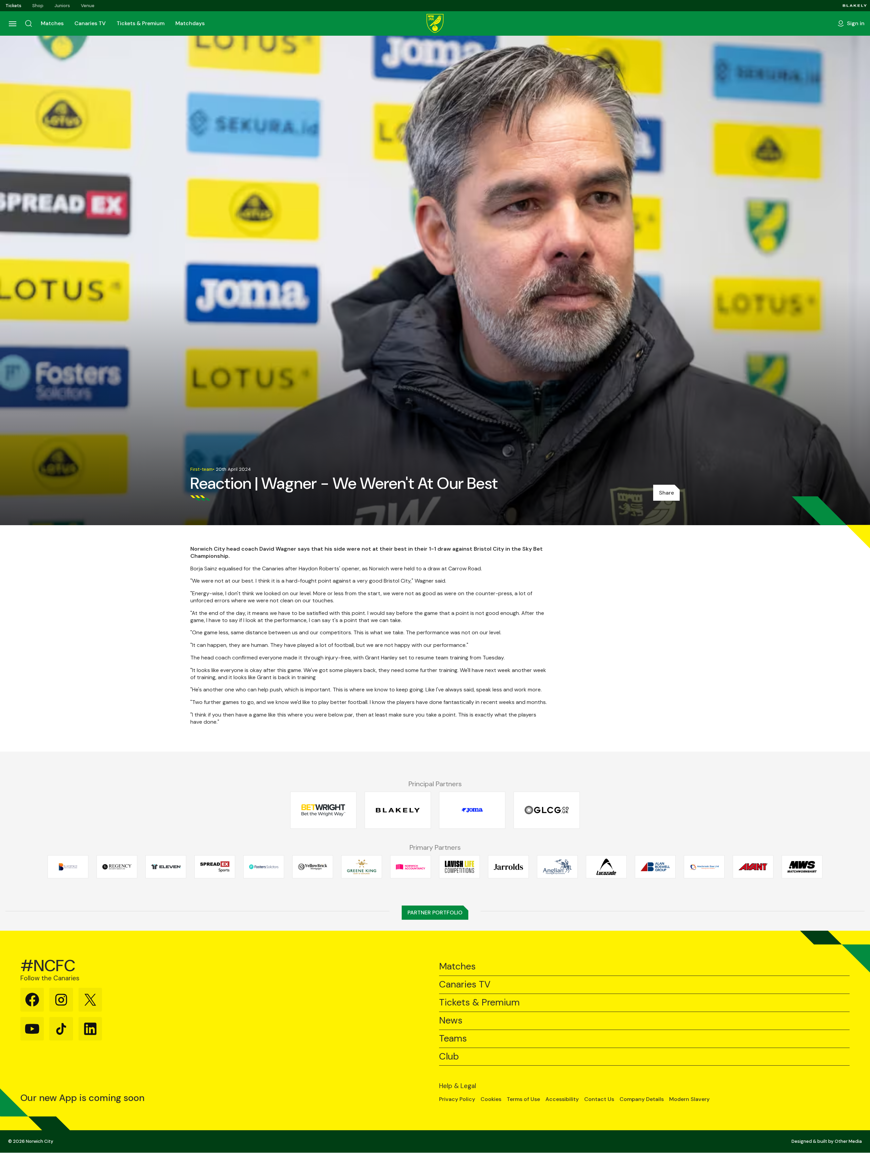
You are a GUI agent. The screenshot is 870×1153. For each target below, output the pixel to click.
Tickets (13, 5)
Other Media (848, 1141)
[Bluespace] (68, 867)
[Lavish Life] (459, 867)
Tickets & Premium (140, 23)
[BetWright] (323, 810)
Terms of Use (523, 1099)
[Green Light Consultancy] (547, 810)
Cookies (491, 1099)
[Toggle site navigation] (12, 23)
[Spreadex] (214, 867)
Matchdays (190, 23)
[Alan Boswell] (655, 867)
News (451, 1021)
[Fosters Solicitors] (263, 867)
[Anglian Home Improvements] (557, 867)
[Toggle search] (28, 23)
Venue (87, 5)
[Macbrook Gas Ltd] (704, 867)
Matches (52, 23)
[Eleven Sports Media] (165, 867)
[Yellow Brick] (312, 867)
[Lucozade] (606, 867)
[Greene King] (361, 867)
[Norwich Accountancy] (410, 867)
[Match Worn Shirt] (802, 867)
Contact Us (599, 1099)
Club (449, 1057)
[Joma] (472, 810)
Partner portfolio (435, 912)
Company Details (642, 1099)
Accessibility (562, 1099)
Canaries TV (90, 23)
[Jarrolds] (508, 867)
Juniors (62, 5)
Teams (453, 1039)
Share (666, 492)
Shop (38, 5)
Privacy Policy (457, 1099)
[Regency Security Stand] (117, 867)
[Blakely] (854, 5)
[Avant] (753, 867)
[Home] (435, 23)
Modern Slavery (689, 1099)
